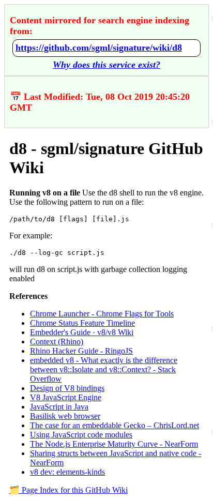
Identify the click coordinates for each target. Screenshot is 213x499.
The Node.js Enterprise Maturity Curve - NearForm (114, 444)
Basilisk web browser (65, 416)
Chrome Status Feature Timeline (82, 323)
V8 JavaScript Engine (65, 397)
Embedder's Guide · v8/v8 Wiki (81, 332)
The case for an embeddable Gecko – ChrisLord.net (114, 425)
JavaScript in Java (59, 406)
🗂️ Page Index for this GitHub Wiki (68, 490)
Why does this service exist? (106, 64)
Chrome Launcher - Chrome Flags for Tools (102, 313)
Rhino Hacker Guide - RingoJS (81, 350)
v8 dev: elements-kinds (67, 471)
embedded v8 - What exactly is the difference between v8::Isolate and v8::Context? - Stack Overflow (103, 369)
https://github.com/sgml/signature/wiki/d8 (99, 47)
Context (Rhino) (56, 341)
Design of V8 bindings (67, 388)
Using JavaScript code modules (81, 434)
